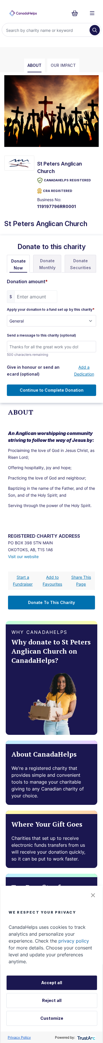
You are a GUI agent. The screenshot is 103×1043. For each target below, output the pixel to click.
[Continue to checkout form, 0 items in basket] (76, 13)
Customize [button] (51, 1018)
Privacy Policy (19, 1037)
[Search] (95, 30)
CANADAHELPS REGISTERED (67, 180)
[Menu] (92, 13)
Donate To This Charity (51, 602)
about (34, 65)
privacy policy (73, 941)
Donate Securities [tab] (80, 264)
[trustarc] (85, 1037)
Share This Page (81, 580)
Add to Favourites (52, 580)
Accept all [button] (51, 982)
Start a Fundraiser (23, 580)
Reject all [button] (52, 1000)
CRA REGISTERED (57, 191)
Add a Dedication (84, 370)
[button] (93, 895)
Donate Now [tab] (18, 264)
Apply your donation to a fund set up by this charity (50, 310)
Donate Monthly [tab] (47, 264)
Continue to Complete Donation (52, 390)
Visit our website (23, 556)
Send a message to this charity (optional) (41, 335)
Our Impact (63, 65)
